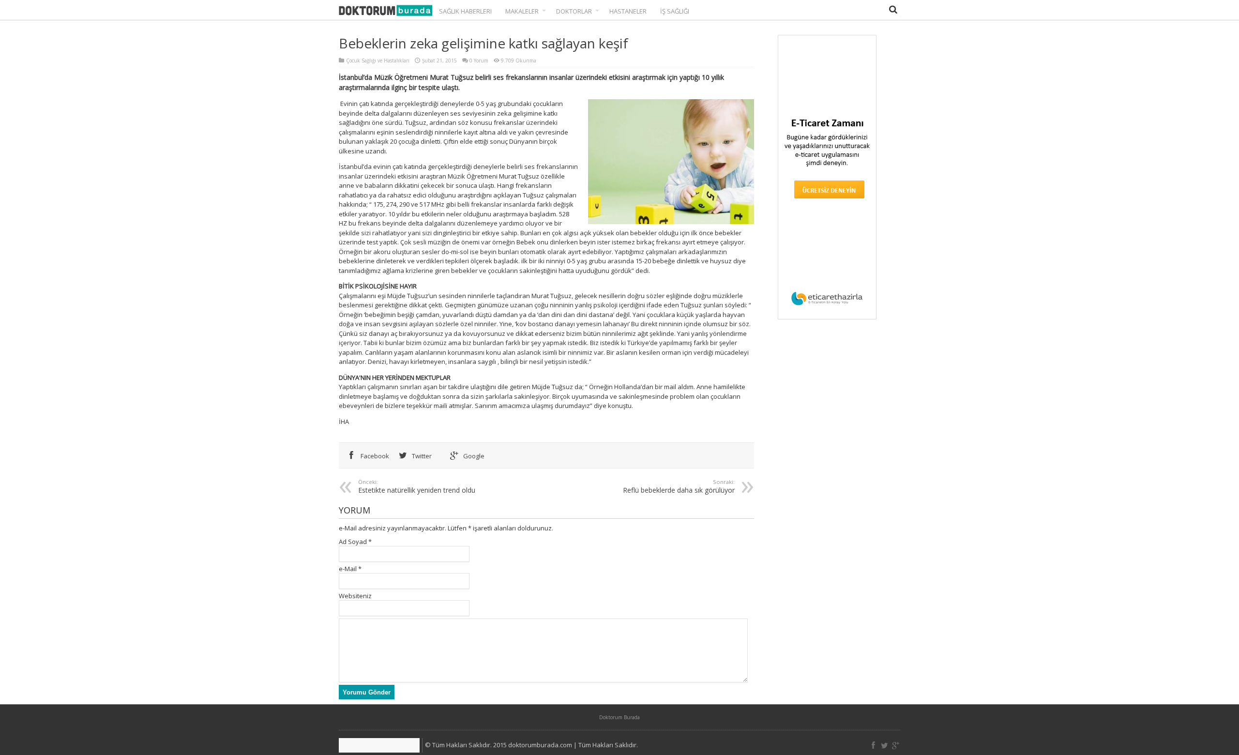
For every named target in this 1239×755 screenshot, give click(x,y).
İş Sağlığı (674, 11)
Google (473, 456)
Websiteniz (355, 595)
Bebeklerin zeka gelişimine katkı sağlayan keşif (483, 43)
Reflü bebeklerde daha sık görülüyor (679, 486)
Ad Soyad (353, 541)
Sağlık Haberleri (465, 11)
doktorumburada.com (540, 744)
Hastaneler (628, 11)
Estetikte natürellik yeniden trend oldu (416, 486)
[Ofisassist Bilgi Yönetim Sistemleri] (381, 745)
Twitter (421, 456)
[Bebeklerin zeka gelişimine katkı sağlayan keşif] (385, 11)
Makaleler (522, 11)
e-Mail (348, 568)
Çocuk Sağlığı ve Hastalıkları (377, 60)
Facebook (374, 456)
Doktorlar (574, 11)
